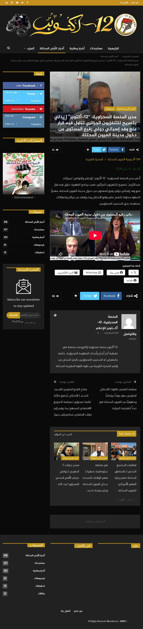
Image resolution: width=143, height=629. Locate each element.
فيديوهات (109, 108)
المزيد (30, 48)
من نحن (135, 2)
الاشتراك (13, 315)
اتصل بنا (124, 2)
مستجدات (96, 48)
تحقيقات (39, 253)
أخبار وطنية (77, 48)
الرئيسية (113, 48)
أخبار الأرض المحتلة (52, 48)
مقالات (41, 594)
